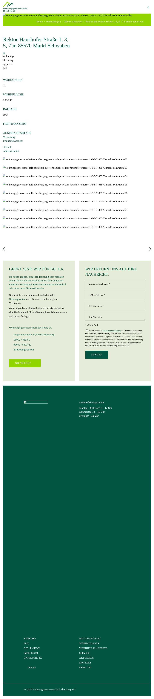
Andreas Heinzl (11, 150)
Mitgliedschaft (90, 638)
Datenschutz (33, 658)
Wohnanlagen (53, 21)
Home (39, 21)
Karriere (30, 638)
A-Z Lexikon (32, 648)
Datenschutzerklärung (112, 331)
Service (84, 653)
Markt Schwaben (73, 21)
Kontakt (85, 662)
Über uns (85, 667)
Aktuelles (86, 658)
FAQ (26, 643)
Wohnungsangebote (93, 648)
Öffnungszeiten (17, 299)
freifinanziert (15, 123)
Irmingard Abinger (13, 140)
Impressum (31, 653)
